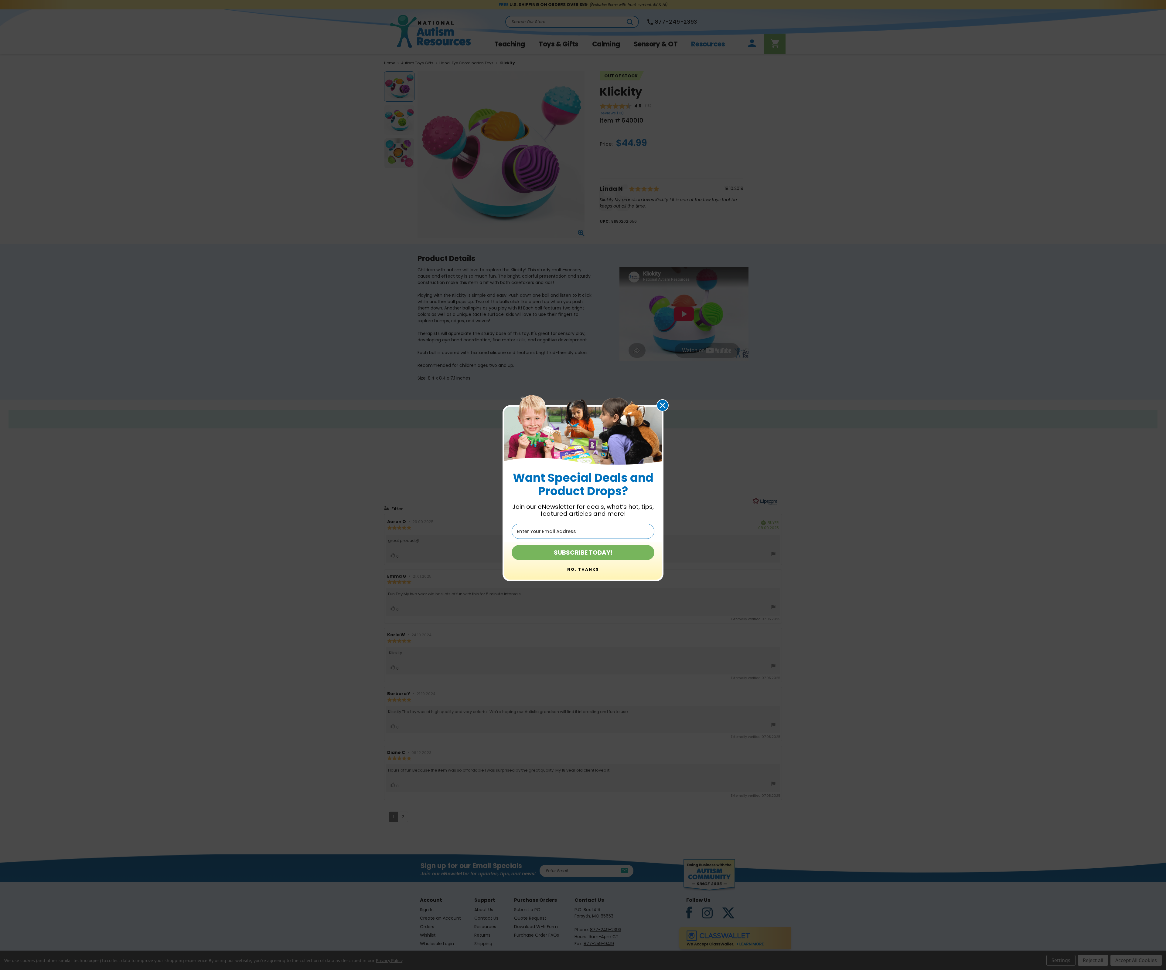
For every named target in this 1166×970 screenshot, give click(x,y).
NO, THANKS (583, 569)
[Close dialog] (662, 405)
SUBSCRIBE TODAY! (583, 552)
